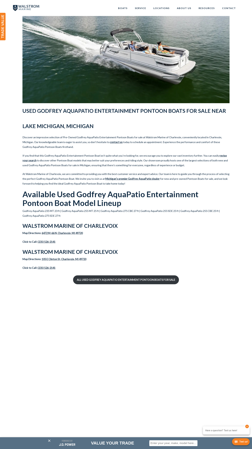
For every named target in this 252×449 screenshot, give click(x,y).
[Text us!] (241, 442)
